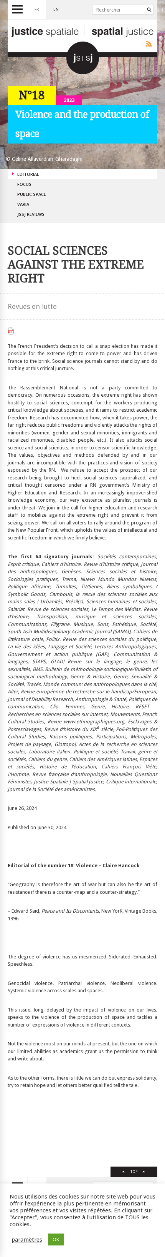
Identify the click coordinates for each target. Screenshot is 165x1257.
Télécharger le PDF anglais (11, 331)
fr (37, 9)
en (56, 9)
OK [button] (56, 1239)
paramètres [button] (27, 1239)
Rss (147, 44)
